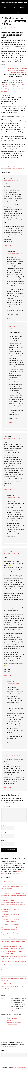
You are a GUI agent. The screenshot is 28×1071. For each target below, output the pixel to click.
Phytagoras (11, 168)
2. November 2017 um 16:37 (14, 253)
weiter (12, 1010)
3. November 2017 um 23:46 (12, 438)
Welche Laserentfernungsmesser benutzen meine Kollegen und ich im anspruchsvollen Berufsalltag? (13, 895)
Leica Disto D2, (14, 87)
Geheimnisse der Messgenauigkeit (11, 938)
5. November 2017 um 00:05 (14, 497)
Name (3, 825)
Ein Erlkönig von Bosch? (8, 983)
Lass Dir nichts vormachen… (9, 964)
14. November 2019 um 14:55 (12, 756)
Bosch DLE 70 (5, 84)
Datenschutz (23, 1067)
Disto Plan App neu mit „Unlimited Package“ (13, 961)
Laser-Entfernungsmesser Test (14, 2)
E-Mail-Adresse (6, 833)
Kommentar (5, 807)
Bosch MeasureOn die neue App (10, 924)
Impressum (15, 1067)
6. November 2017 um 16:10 (14, 683)
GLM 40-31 (19, 871)
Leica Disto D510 (14, 89)
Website (4, 841)
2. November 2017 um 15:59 (11, 180)
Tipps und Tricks (12, 166)
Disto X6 (17, 873)
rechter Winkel (20, 168)
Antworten (7, 245)
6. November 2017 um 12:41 (11, 553)
